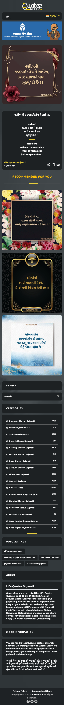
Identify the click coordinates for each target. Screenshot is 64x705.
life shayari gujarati (50, 557)
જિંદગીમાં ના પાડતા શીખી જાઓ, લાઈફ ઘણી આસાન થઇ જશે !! (32, 220)
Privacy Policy (20, 691)
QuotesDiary (36, 694)
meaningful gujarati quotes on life (19, 557)
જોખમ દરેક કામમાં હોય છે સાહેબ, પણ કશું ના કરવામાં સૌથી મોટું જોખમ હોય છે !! (32, 345)
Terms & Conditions (41, 691)
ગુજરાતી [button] (53, 16)
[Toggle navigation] (7, 16)
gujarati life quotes (12, 563)
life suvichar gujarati (36, 563)
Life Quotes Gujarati (15, 162)
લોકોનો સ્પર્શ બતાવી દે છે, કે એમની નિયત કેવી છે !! (32, 283)
